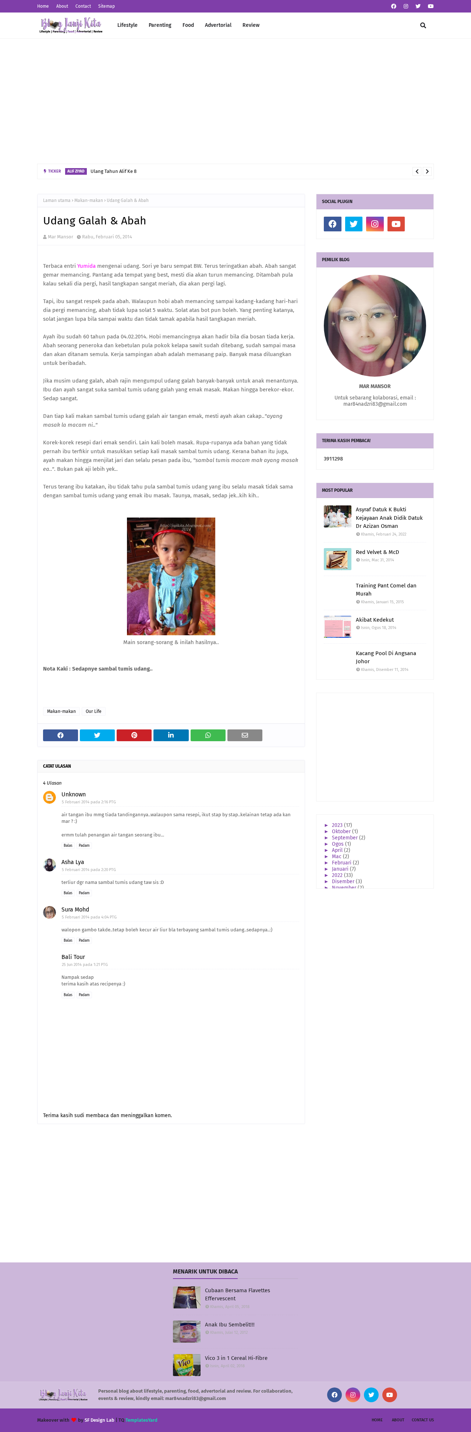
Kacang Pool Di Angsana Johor (386, 657)
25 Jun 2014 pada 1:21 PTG (85, 964)
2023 (338, 825)
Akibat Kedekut (375, 619)
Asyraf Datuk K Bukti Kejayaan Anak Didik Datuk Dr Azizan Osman (389, 517)
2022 (338, 875)
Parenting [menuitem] (160, 25)
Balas (68, 845)
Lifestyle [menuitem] (127, 25)
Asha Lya (72, 862)
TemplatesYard (141, 1420)
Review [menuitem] (250, 25)
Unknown (73, 794)
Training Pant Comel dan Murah (386, 589)
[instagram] (406, 6)
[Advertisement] (235, 101)
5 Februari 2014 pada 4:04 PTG (89, 917)
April (338, 850)
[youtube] (430, 6)
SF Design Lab (99, 1420)
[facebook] (393, 6)
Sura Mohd (75, 909)
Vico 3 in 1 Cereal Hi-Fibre (236, 1358)
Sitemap (106, 6)
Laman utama (57, 200)
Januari (341, 869)
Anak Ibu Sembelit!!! (230, 1324)
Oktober (342, 831)
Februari (342, 863)
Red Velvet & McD (377, 552)
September (345, 838)
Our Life (94, 711)
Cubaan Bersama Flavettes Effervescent (237, 1294)
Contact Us (423, 1420)
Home (43, 6)
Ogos (338, 844)
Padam (84, 845)
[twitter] (418, 6)
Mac (337, 856)
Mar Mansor (60, 236)
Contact (83, 6)
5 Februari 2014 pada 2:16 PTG (89, 802)
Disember (344, 881)
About (62, 6)
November (345, 888)
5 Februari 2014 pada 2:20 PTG (89, 869)
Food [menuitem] (188, 25)
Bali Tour (73, 956)
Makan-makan (88, 200)
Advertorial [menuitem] (218, 25)
